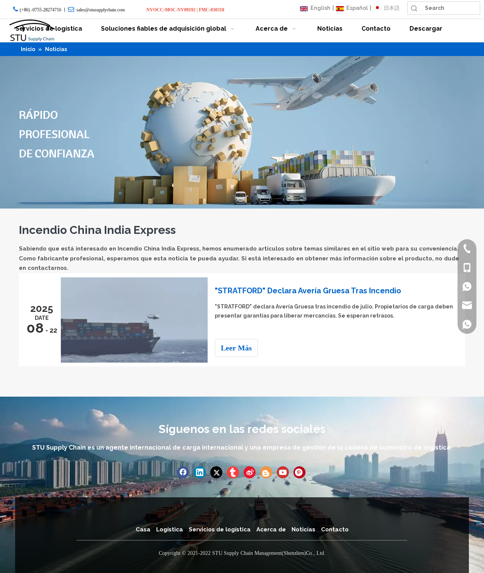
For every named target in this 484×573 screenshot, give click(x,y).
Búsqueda (414, 8)
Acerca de (271, 529)
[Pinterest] (299, 472)
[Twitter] (216, 472)
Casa (143, 529)
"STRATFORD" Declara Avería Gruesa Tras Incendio (308, 290)
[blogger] (266, 472)
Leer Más (236, 348)
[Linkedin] (200, 472)
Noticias (303, 529)
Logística (169, 529)
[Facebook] (183, 472)
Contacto (335, 529)
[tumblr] (233, 472)
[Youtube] (283, 472)
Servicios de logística (220, 529)
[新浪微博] (250, 472)
